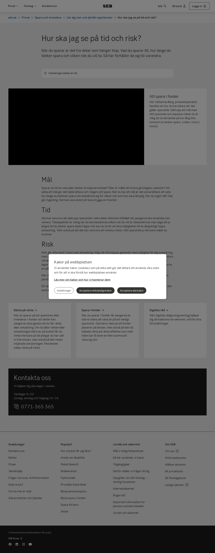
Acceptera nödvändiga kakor (95, 290)
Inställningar (64, 290)
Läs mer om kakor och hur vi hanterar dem (82, 280)
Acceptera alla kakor (131, 290)
